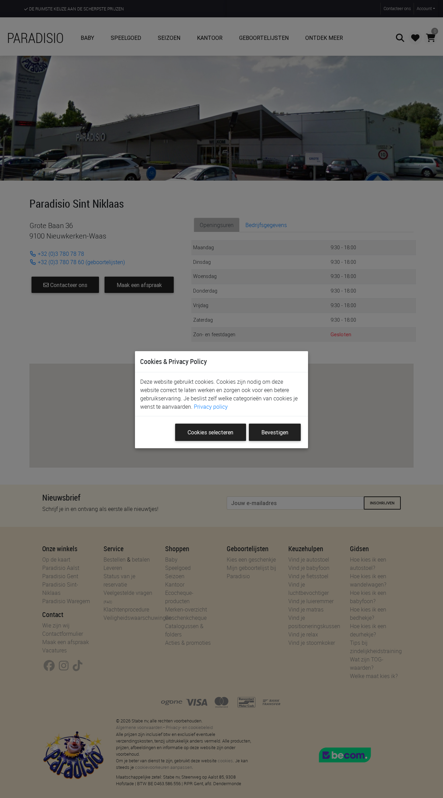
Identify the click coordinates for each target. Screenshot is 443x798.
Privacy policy (211, 406)
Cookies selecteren (210, 432)
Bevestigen (274, 432)
